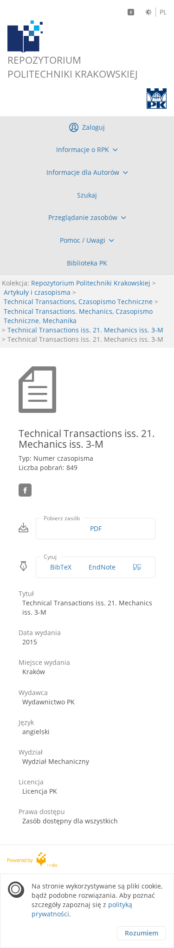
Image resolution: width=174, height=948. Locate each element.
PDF (96, 528)
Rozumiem (141, 932)
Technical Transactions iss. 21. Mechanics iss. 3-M (85, 329)
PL (163, 12)
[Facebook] (131, 12)
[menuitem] (87, 150)
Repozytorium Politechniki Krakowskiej (90, 282)
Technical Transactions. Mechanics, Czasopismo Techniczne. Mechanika (78, 316)
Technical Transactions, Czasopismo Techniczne (78, 301)
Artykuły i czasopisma (37, 292)
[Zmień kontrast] (148, 12)
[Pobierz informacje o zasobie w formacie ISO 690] (137, 567)
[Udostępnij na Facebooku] (25, 490)
